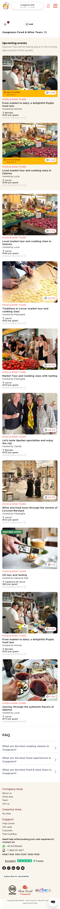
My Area (6, 813)
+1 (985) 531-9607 (15, 850)
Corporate (7, 830)
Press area (7, 796)
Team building (9, 834)
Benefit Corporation (45, 900)
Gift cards (7, 827)
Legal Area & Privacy (30, 903)
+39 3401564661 (14, 846)
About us (7, 793)
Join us (5, 803)
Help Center (8, 823)
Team (5, 800)
